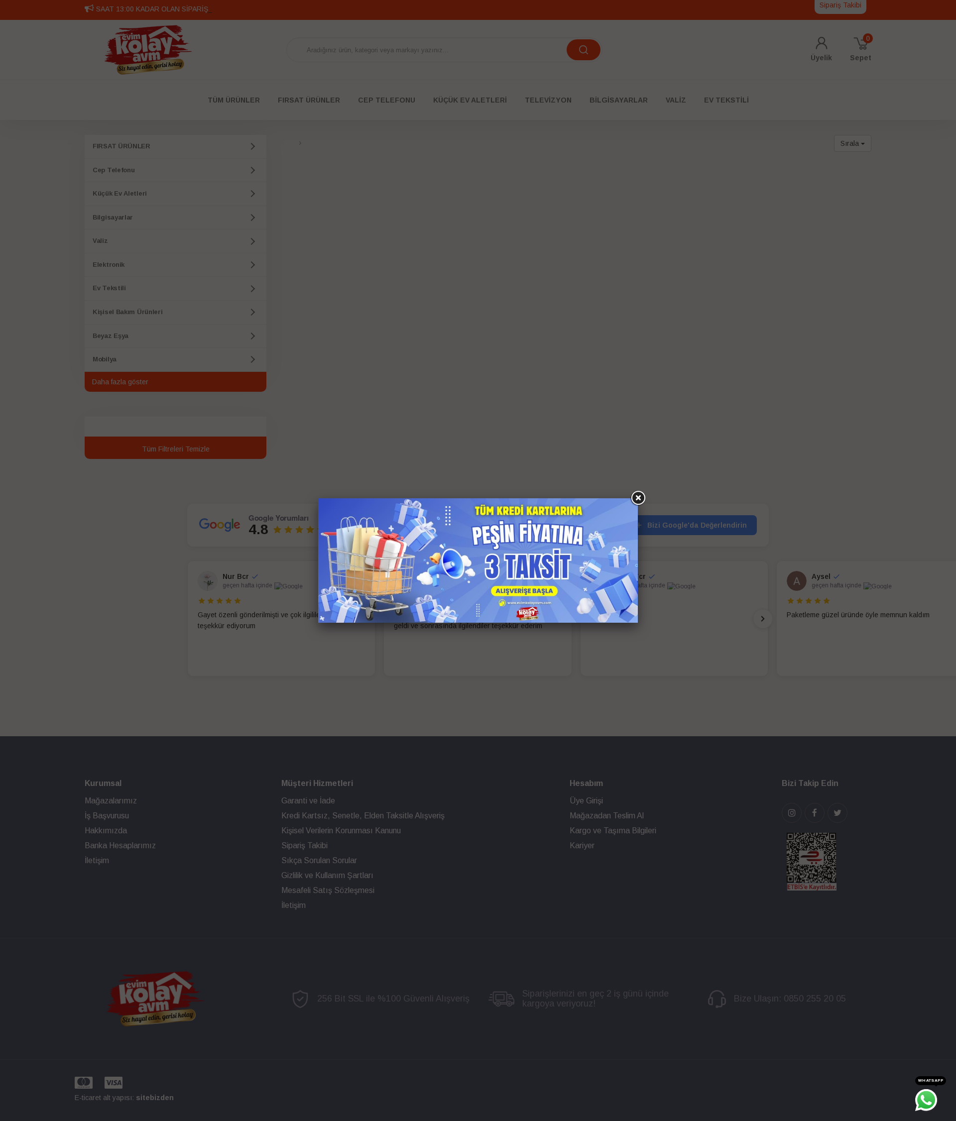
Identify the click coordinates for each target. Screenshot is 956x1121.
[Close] (638, 498)
